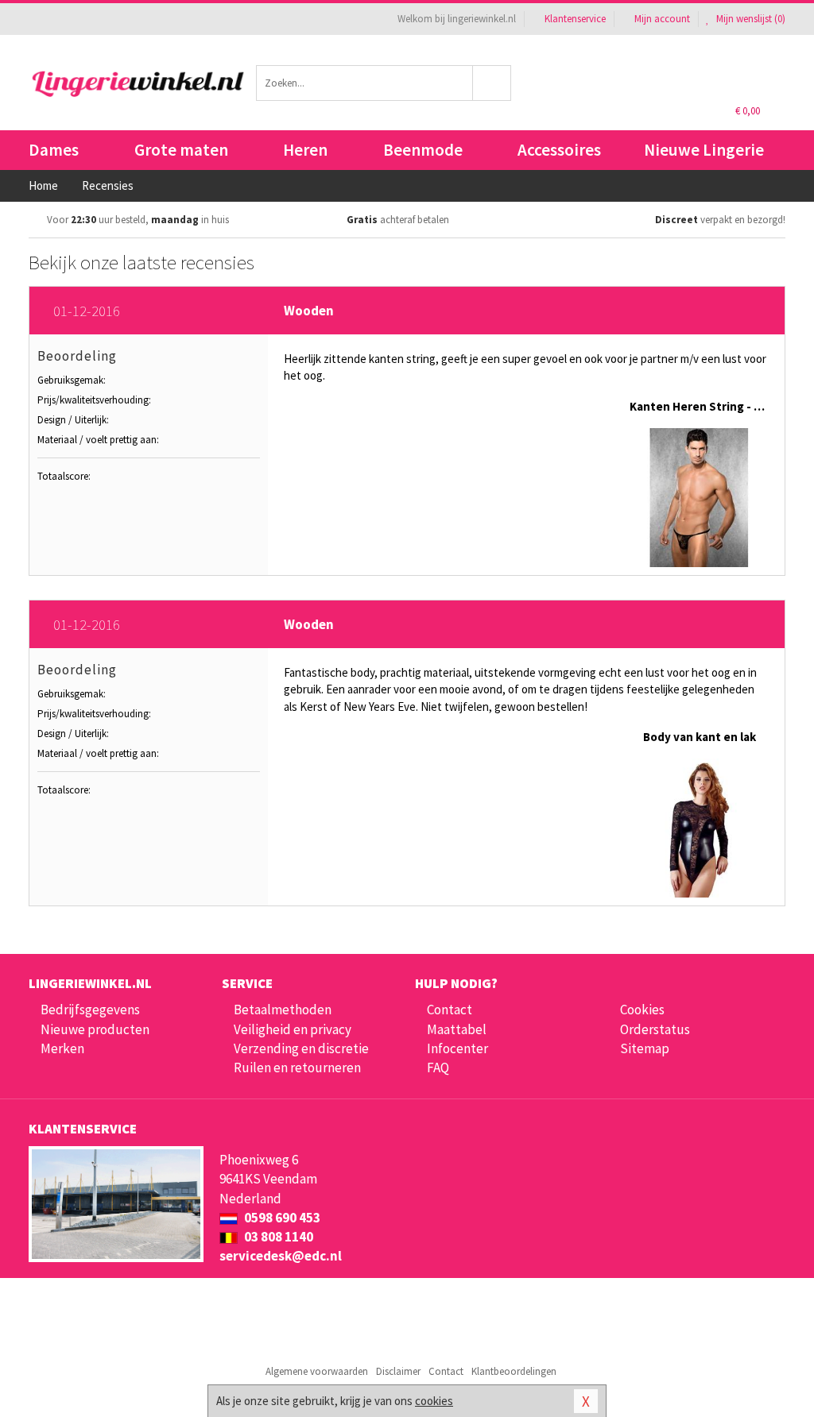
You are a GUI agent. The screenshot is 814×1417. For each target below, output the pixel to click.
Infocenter (457, 1048)
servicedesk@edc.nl (280, 1255)
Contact (449, 1009)
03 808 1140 (277, 1236)
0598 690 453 (281, 1217)
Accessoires (559, 149)
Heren (305, 149)
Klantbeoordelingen (513, 1371)
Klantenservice (575, 18)
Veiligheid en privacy (292, 1029)
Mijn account (662, 18)
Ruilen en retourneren (297, 1067)
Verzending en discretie (301, 1048)
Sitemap (644, 1048)
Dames (54, 149)
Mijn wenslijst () (749, 18)
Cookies (642, 1009)
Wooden (309, 310)
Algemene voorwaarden (317, 1371)
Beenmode (423, 149)
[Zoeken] (492, 83)
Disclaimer (398, 1371)
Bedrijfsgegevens (90, 1009)
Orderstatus (655, 1029)
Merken (62, 1048)
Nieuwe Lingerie (704, 149)
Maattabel (456, 1029)
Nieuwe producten (95, 1029)
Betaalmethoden (282, 1009)
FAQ (438, 1067)
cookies (434, 1400)
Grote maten (181, 149)
